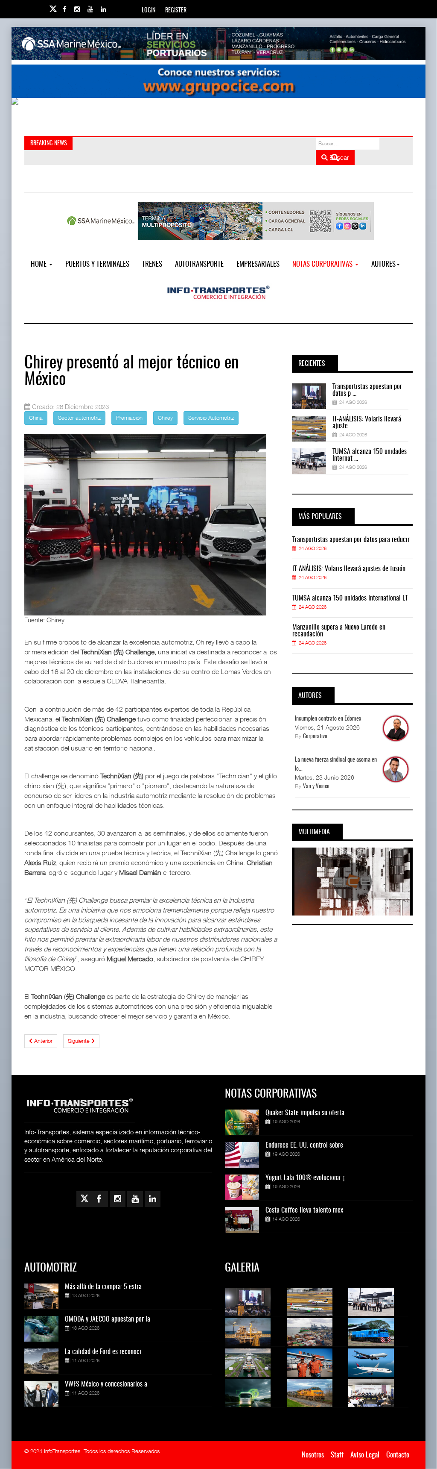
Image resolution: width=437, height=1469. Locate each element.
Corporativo (315, 736)
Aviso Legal (364, 1455)
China (36, 417)
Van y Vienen (316, 786)
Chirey (165, 417)
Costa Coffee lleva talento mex (304, 1210)
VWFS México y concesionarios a (106, 1384)
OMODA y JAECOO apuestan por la (107, 1319)
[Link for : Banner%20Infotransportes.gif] (218, 81)
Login (148, 11)
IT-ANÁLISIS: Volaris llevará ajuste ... (366, 423)
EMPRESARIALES (258, 264)
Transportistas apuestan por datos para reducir (351, 539)
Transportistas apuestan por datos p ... (367, 390)
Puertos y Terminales (97, 264)
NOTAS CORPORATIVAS (323, 264)
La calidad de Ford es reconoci (103, 1351)
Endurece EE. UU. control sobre (304, 1145)
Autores (383, 264)
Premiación (129, 417)
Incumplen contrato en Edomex (328, 719)
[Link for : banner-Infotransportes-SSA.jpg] (218, 43)
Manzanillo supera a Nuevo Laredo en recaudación (338, 631)
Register (175, 11)
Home (39, 264)
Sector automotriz (79, 417)
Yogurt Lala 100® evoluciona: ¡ (304, 1178)
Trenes (152, 264)
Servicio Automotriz (211, 417)
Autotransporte (199, 264)
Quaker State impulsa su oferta (304, 1113)
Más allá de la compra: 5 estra (103, 1287)
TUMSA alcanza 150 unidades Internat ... (369, 455)
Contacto (397, 1455)
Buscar (338, 157)
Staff (337, 1455)
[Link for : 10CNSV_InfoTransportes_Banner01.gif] (218, 114)
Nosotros (313, 1455)
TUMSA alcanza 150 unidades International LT (350, 598)
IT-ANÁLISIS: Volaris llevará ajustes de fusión (348, 568)
